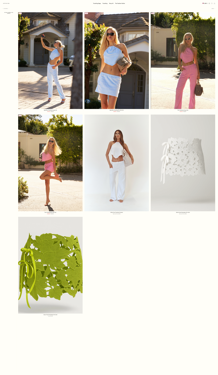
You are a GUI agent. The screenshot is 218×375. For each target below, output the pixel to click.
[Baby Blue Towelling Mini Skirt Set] (116, 60)
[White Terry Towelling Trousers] (116, 163)
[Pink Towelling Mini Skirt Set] (50, 163)
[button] (111, 3)
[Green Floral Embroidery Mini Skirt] (50, 265)
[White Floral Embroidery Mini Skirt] (183, 163)
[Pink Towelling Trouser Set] (183, 60)
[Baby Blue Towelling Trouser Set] (50, 60)
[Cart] (214, 3)
